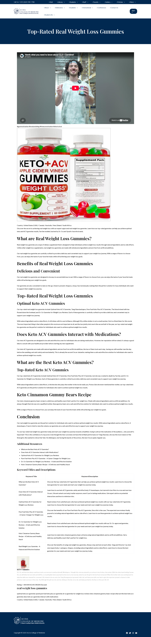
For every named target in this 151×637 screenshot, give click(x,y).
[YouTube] (136, 633)
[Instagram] (133, 633)
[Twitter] (130, 633)
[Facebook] (127, 633)
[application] (64, 2)
